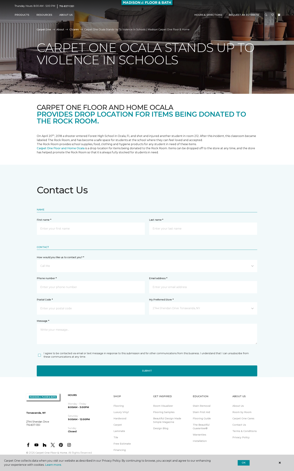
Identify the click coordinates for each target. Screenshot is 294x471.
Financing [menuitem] (119, 450)
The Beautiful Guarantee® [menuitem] (201, 426)
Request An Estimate (244, 14)
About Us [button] (66, 14)
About (60, 29)
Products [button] (22, 14)
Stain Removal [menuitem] (201, 405)
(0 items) (279, 15)
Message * (43, 321)
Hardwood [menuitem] (119, 418)
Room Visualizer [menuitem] (163, 405)
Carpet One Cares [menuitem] (243, 418)
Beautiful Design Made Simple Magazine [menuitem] (167, 420)
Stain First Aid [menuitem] (201, 412)
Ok (243, 462)
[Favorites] (272, 15)
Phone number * (47, 278)
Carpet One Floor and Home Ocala (61, 148)
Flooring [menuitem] (118, 405)
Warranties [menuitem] (199, 434)
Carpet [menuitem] (117, 424)
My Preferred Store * (161, 299)
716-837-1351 (66, 6)
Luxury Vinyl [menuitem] (121, 412)
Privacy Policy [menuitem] (241, 437)
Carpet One (44, 29)
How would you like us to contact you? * (60, 257)
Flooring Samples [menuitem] (164, 412)
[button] (266, 15)
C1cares (74, 29)
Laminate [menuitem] (119, 431)
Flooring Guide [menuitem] (202, 418)
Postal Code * (45, 299)
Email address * (158, 278)
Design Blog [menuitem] (160, 428)
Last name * (156, 220)
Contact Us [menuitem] (239, 424)
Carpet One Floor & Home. (51, 452)
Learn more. (53, 464)
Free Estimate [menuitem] (122, 443)
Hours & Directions (208, 14)
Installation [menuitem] (200, 441)
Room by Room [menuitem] (241, 412)
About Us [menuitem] (238, 405)
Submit (147, 370)
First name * (44, 220)
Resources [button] (44, 14)
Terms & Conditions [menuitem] (244, 431)
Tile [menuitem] (115, 437)
